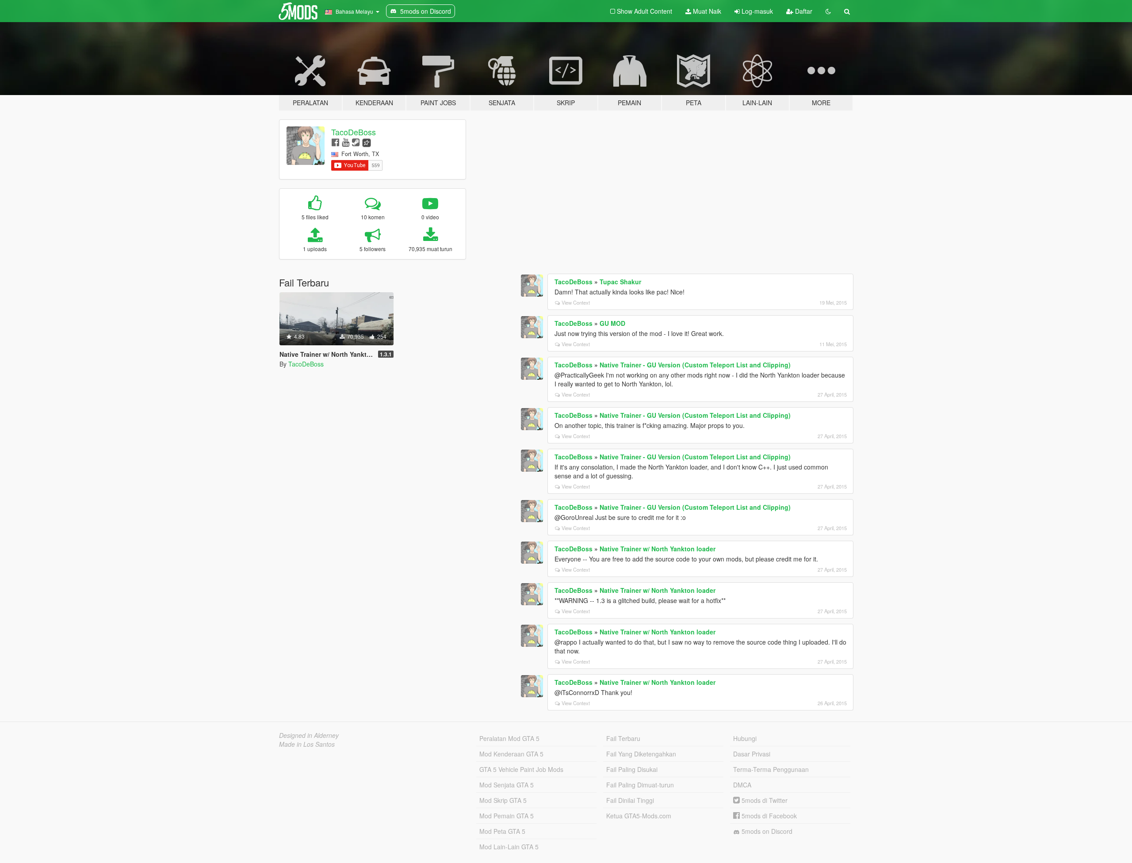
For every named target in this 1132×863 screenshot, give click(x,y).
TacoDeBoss (353, 131)
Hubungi (745, 738)
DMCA (742, 784)
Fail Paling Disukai (632, 769)
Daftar (802, 11)
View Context (576, 302)
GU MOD (612, 323)
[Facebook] (335, 141)
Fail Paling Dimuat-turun (640, 784)
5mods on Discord (766, 831)
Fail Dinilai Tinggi (630, 800)
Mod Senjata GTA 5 (506, 784)
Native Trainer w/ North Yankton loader (657, 548)
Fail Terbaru (623, 738)
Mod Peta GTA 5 (502, 831)
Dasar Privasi (751, 753)
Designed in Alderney (309, 735)
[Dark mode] (828, 11)
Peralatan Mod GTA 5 (509, 738)
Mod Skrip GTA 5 (503, 800)
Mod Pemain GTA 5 (506, 815)
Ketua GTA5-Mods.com (638, 815)
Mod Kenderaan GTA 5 (511, 753)
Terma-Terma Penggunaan (771, 769)
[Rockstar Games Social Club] (366, 141)
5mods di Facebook (768, 815)
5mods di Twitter (764, 800)
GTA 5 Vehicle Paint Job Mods (521, 769)
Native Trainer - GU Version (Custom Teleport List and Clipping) (695, 364)
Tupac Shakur (620, 281)
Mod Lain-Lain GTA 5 (509, 846)
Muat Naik (706, 11)
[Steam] (356, 141)
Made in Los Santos (307, 744)
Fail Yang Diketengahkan (641, 753)
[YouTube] (345, 141)
